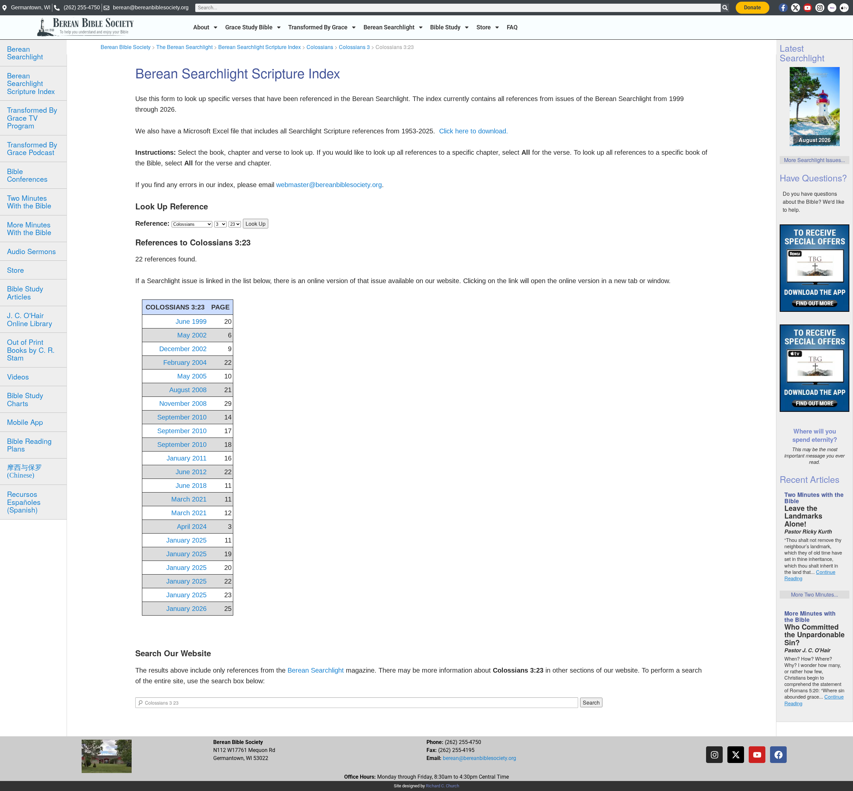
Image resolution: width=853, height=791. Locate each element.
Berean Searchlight (389, 27)
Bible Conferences (27, 175)
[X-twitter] (795, 7)
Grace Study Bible (249, 27)
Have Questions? (813, 177)
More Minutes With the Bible (29, 228)
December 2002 (183, 348)
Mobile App (25, 422)
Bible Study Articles (25, 292)
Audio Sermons (31, 251)
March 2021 (189, 499)
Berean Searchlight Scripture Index (31, 83)
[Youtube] (807, 7)
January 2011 (187, 458)
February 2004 (185, 362)
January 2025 (186, 540)
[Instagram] (819, 7)
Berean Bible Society (126, 47)
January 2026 (186, 608)
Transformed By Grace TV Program (32, 117)
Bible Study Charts (25, 399)
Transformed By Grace (318, 27)
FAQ (512, 27)
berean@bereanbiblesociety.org (479, 758)
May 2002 (192, 335)
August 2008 (188, 389)
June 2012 (191, 472)
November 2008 (183, 403)
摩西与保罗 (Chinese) (24, 471)
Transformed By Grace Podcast (32, 148)
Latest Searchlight (802, 52)
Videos (18, 376)
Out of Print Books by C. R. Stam (31, 349)
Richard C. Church (442, 785)
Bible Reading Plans (29, 445)
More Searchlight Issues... (814, 160)
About (201, 27)
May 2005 (192, 376)
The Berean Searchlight (184, 47)
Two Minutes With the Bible (29, 201)
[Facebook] (778, 754)
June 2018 (191, 485)
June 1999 (191, 321)
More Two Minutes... (814, 594)
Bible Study (445, 27)
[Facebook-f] (783, 7)
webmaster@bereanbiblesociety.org (329, 184)
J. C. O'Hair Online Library (29, 319)
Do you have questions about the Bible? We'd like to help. (813, 201)
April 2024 (192, 526)
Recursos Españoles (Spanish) (24, 502)
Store (483, 27)
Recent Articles (809, 479)
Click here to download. (473, 131)
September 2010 (182, 417)
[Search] (725, 8)
